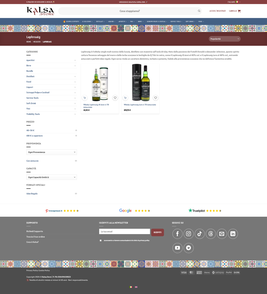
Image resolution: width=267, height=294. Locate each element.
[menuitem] (131, 287)
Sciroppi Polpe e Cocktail (156, 21)
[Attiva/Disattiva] (75, 60)
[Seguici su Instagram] (189, 234)
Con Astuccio (32, 160)
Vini (131, 21)
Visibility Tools (33, 114)
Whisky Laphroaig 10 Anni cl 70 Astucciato (96, 106)
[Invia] (199, 11)
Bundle (29, 70)
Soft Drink (189, 21)
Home (28, 42)
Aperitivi (122, 21)
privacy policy (144, 240)
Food (200, 21)
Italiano (231, 2)
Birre (140, 21)
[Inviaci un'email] (222, 234)
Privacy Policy (32, 270)
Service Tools (175, 21)
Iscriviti (158, 232)
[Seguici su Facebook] (177, 234)
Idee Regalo (32, 193)
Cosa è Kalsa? (32, 242)
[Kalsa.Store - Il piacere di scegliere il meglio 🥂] (40, 11)
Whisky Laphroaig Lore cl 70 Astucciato (140, 104)
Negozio (37, 42)
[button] (218, 11)
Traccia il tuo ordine (35, 236)
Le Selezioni (86, 21)
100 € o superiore (34, 135)
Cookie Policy (44, 270)
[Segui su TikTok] (200, 234)
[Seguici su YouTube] (177, 248)
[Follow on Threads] (211, 234)
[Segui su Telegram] (189, 248)
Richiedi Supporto (34, 231)
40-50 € (30, 130)
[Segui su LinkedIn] (233, 234)
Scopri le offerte (72, 21)
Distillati (99, 21)
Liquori (111, 21)
